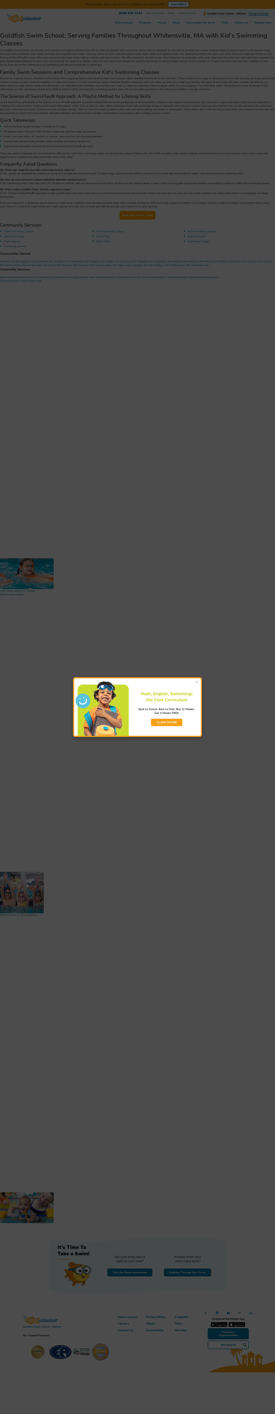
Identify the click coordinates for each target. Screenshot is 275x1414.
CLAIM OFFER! (167, 722)
